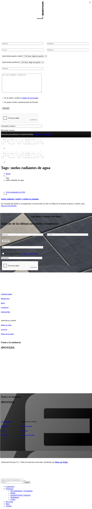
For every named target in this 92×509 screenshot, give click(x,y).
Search (27, 482)
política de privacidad (30, 98)
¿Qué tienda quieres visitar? (12, 56)
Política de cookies (6, 325)
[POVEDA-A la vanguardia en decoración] (23, 144)
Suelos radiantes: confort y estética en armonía (20, 199)
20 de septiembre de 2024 (15, 192)
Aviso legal (4, 329)
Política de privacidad (7, 334)
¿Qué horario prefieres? (11, 62)
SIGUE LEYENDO (9, 206)
